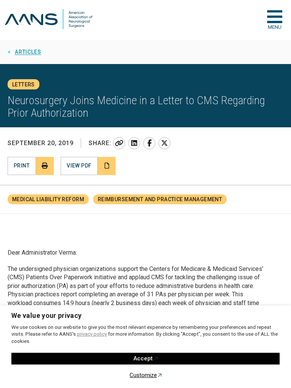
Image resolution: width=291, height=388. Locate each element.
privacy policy (92, 334)
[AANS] (48, 20)
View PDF (79, 166)
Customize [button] (143, 375)
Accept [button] (143, 358)
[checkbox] (274, 16)
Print (22, 166)
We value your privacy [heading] (46, 315)
